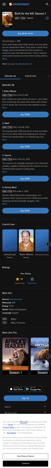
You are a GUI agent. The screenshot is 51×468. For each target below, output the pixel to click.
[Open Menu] (4, 4)
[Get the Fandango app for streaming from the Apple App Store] (16, 389)
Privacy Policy (8, 427)
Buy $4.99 (30, 33)
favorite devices (22, 64)
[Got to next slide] (48, 244)
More (4, 59)
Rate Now (32, 283)
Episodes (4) (10, 76)
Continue (25, 463)
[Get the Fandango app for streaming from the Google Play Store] (33, 389)
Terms (10, 424)
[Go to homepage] (19, 4)
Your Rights (11, 433)
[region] (25, 441)
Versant (24, 422)
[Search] (47, 4)
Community (19, 283)
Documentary (16, 299)
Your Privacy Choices (25, 456)
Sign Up (25, 398)
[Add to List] (47, 18)
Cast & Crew (30, 76)
